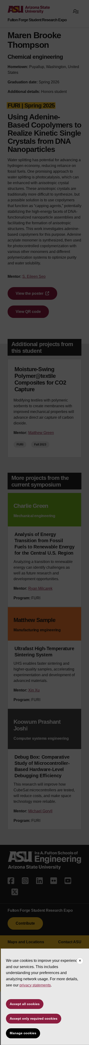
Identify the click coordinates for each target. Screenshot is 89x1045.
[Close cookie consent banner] (80, 961)
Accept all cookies (25, 1004)
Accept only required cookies (33, 1018)
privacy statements (35, 985)
